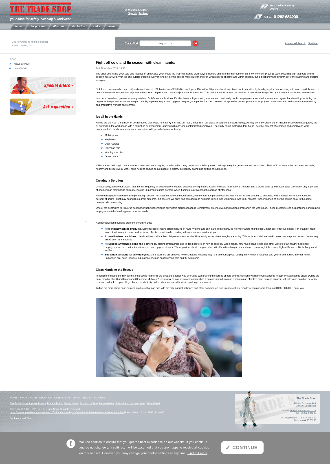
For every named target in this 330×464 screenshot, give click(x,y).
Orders (274, 8)
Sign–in (132, 13)
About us (45, 397)
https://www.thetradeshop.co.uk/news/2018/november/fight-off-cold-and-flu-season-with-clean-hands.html (67, 412)
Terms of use (71, 403)
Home (13, 397)
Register (143, 13)
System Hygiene (89, 403)
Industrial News (93, 397)
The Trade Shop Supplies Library (28, 403)
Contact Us (62, 397)
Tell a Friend (153, 403)
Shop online (28, 397)
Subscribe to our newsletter (130, 403)
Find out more (197, 453)
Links (76, 397)
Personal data (106, 403)
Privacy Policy (55, 403)
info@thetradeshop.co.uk (303, 410)
